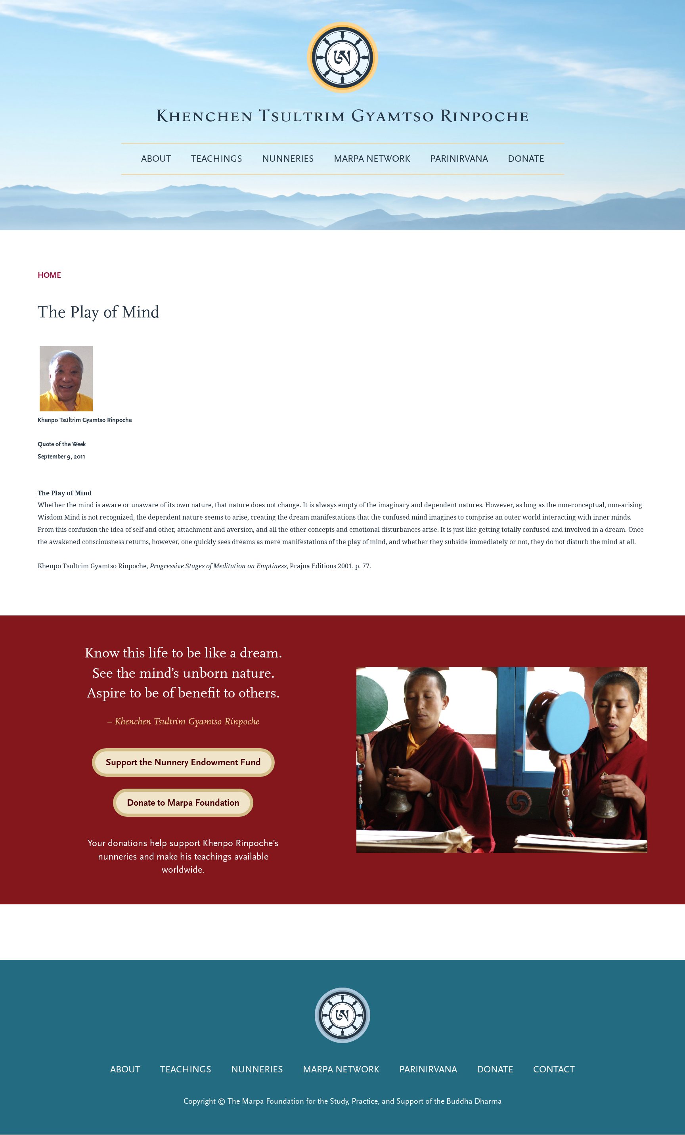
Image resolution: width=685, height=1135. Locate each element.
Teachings (216, 158)
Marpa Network (372, 158)
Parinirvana (459, 158)
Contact (554, 1069)
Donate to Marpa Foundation (183, 802)
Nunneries (288, 158)
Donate (526, 158)
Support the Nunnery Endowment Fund (183, 762)
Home (49, 275)
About (156, 158)
